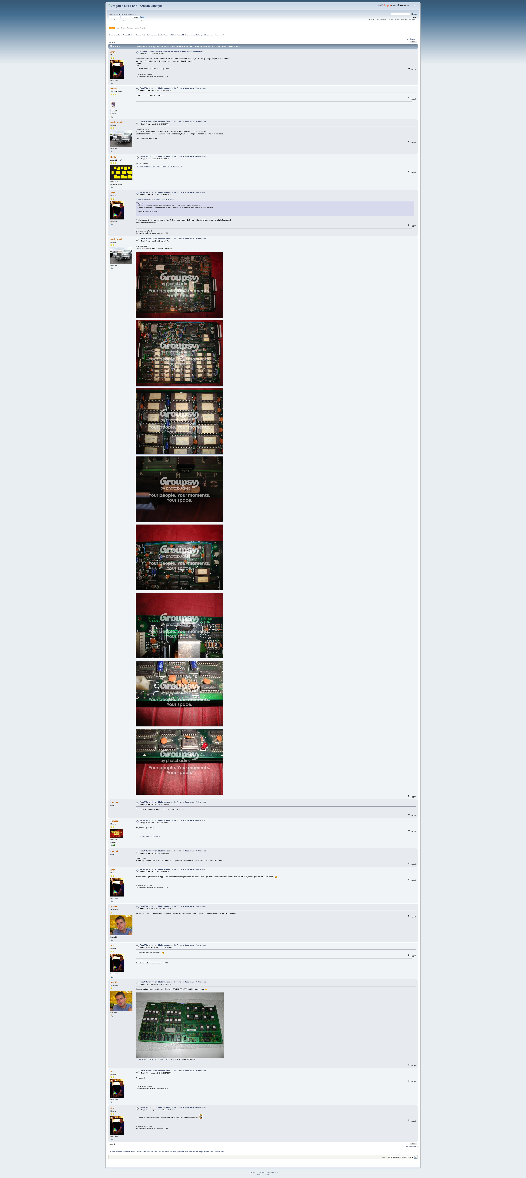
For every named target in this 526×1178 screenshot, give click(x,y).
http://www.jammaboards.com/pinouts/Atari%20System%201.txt (159, 166)
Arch (112, 52)
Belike (113, 157)
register (133, 14)
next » (415, 39)
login (127, 14)
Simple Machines (272, 1172)
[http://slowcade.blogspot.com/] (114, 845)
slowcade (114, 821)
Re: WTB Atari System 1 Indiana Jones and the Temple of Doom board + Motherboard (173, 88)
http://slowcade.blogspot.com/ (151, 836)
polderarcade (116, 122)
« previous (409, 39)
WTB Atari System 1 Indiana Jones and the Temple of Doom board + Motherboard (171, 51)
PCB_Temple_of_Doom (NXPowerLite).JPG (152, 1059)
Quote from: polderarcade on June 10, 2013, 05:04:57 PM (155, 199)
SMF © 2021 (263, 1172)
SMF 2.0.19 (253, 1172)
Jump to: (384, 1157)
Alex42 (113, 906)
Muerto (113, 88)
